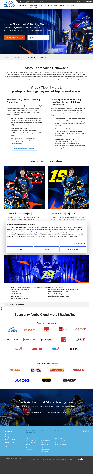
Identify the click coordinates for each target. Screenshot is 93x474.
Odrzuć (20, 249)
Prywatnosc (35, 459)
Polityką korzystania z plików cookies (33, 232)
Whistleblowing (44, 451)
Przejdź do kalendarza (34, 412)
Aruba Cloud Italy (59, 435)
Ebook (68, 5)
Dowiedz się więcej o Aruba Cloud (24, 148)
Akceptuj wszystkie (73, 249)
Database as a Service (31, 438)
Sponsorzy (42, 57)
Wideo (74, 5)
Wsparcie (9, 434)
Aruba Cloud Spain (59, 442)
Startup (43, 5)
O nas (42, 435)
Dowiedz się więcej (14, 38)
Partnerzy (43, 447)
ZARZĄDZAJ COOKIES (50, 459)
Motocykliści (19, 57)
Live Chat (9, 431)
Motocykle (31, 57)
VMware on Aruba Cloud (34, 6)
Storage (28, 446)
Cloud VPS (28, 435)
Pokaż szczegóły (77, 243)
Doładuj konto (11, 439)
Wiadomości (44, 446)
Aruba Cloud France (60, 440)
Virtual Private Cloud (31, 440)
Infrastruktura (53, 5)
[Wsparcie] (84, 1)
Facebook (6, 447)
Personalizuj (45, 249)
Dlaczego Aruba (44, 444)
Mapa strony (68, 459)
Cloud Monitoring (30, 447)
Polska (78, 1)
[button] (2, 308)
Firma (62, 5)
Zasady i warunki (59, 459)
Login (8, 437)
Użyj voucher (10, 442)
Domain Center (30, 449)
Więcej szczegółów (17, 305)
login (89, 1)
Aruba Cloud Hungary (60, 444)
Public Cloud (23, 5)
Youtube (9, 447)
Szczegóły (7, 57)
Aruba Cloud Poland (60, 446)
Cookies (42, 459)
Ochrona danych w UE (46, 449)
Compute (28, 437)
